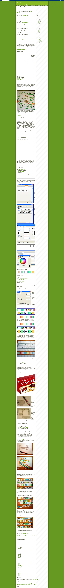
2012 (38, 31)
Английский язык (20, 40)
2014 (38, 29)
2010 (38, 42)
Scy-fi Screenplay (19, 583)
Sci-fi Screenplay (33, 584)
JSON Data (23, 584)
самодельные (23, 169)
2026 (18, 548)
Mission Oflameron (28, 584)
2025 (18, 549)
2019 (38, 24)
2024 (38, 19)
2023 (38, 20)
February (40, 40)
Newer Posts (18, 535)
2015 (38, 28)
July (39, 37)
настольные (23, 425)
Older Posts (33, 535)
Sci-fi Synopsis (24, 583)
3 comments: (26, 168)
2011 (38, 32)
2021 (38, 22)
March (40, 39)
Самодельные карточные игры (22, 427)
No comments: (26, 15)
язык (23, 76)
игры (19, 169)
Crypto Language (19, 584)
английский (20, 76)
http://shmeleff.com (35, 579)
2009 (18, 575)
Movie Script (28, 583)
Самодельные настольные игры (23, 364)
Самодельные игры (20, 171)
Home (26, 535)
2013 (38, 30)
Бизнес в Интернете (21, 566)
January (40, 41)
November (20, 567)
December (40, 33)
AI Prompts (32, 583)
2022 (38, 21)
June (39, 38)
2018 (18, 557)
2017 (18, 558)
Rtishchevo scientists (23, 2)
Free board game (20, 78)
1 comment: (26, 278)
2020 (38, 23)
